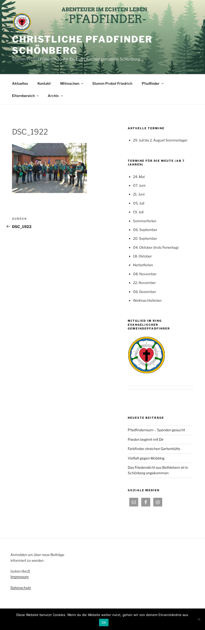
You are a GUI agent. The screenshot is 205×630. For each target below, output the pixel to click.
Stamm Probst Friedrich (112, 83)
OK (104, 622)
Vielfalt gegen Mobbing (146, 458)
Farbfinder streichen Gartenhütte (154, 448)
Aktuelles (20, 83)
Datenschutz (20, 588)
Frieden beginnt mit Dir (146, 439)
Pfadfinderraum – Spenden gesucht (156, 430)
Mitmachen (69, 83)
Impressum (19, 576)
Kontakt (44, 83)
